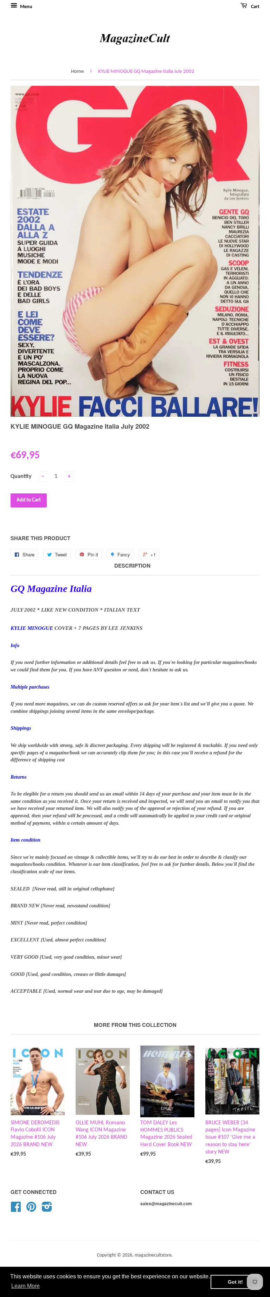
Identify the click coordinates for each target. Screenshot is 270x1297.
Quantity (21, 476)
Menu (25, 6)
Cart (254, 6)
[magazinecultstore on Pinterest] (31, 1209)
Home (77, 71)
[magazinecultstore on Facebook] (16, 1209)
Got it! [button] (235, 1282)
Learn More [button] (25, 1286)
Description (132, 565)
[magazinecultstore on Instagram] (46, 1209)
